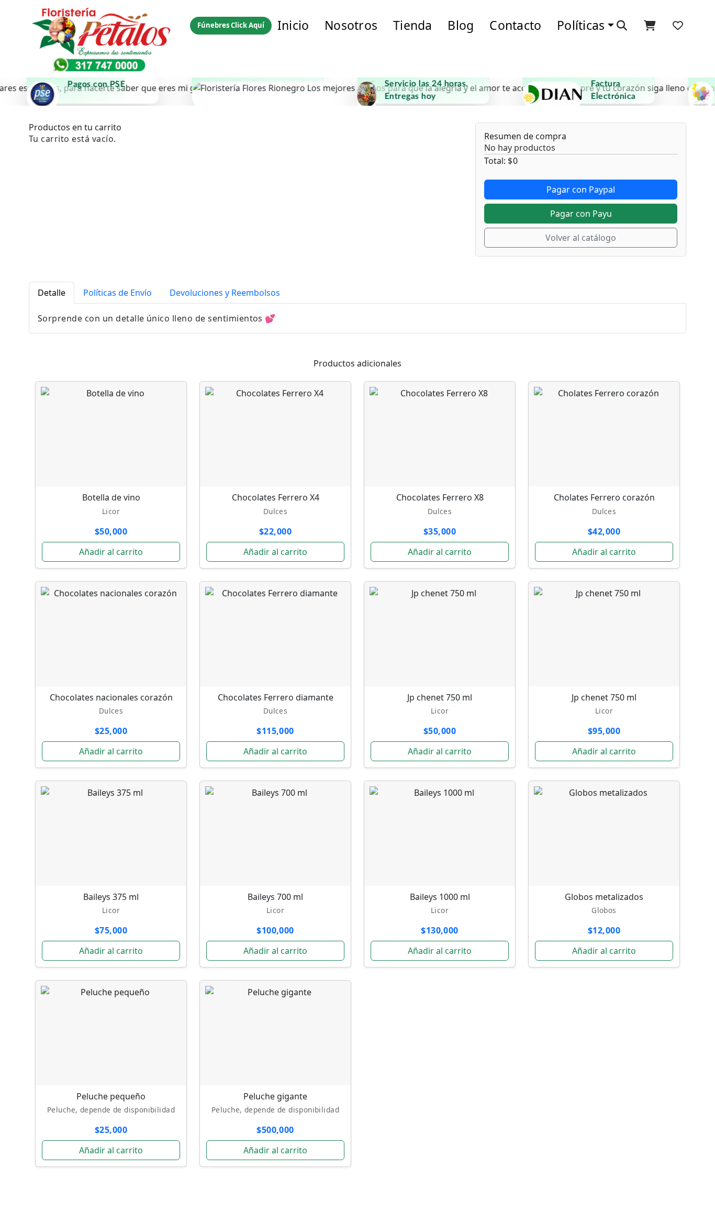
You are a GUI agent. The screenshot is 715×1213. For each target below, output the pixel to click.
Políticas (581, 25)
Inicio (293, 25)
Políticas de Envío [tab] (117, 292)
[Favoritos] (678, 26)
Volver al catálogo (580, 237)
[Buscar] (622, 26)
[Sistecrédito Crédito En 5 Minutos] (243, 90)
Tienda (412, 25)
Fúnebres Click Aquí (230, 25)
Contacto (515, 25)
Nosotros (351, 25)
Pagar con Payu (581, 213)
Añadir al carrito (111, 552)
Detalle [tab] (51, 292)
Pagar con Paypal (580, 189)
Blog (461, 25)
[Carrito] (650, 26)
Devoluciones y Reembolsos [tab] (225, 292)
